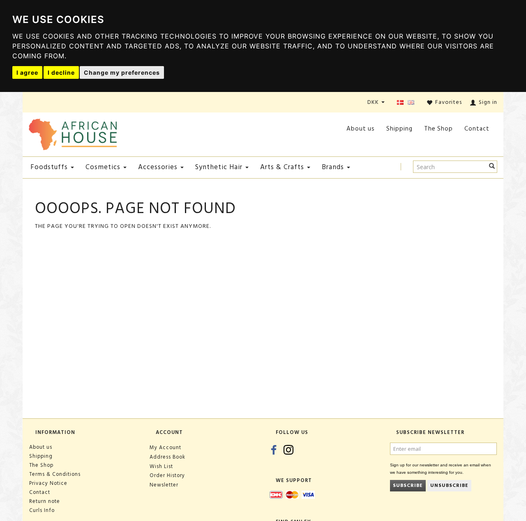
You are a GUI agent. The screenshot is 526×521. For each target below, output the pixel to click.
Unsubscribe (449, 485)
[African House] (73, 132)
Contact (476, 129)
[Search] (492, 167)
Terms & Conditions (55, 474)
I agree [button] (27, 72)
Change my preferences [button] (122, 72)
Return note (44, 501)
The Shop (438, 129)
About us (360, 129)
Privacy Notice (48, 483)
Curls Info (42, 510)
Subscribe (408, 485)
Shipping (399, 129)
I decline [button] (61, 72)
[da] (400, 103)
